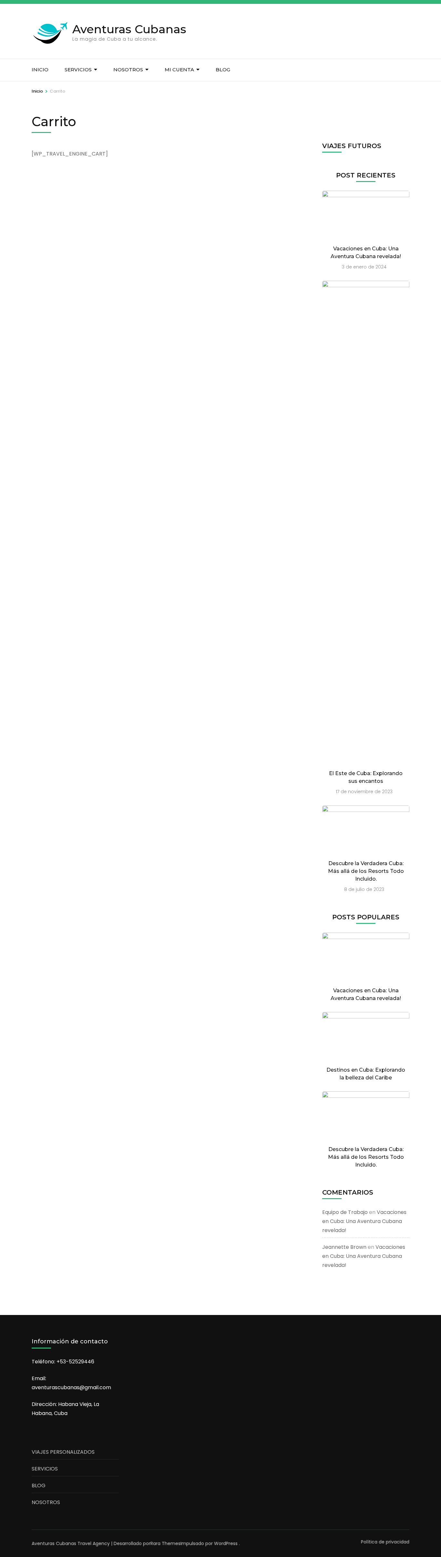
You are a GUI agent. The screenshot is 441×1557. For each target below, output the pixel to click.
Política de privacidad (385, 1542)
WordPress (226, 1543)
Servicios (78, 69)
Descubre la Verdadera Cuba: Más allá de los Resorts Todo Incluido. (366, 871)
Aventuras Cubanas (129, 29)
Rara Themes (165, 1543)
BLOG (223, 69)
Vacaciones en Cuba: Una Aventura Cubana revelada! (364, 1221)
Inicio (40, 69)
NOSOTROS (46, 1502)
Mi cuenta (179, 69)
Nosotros (128, 69)
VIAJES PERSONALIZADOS (63, 1452)
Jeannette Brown (344, 1247)
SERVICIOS (45, 1468)
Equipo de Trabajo (345, 1212)
